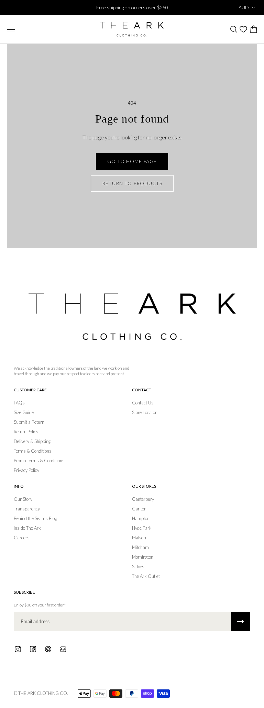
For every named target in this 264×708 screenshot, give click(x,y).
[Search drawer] (233, 29)
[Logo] (132, 29)
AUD (244, 7)
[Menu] (11, 29)
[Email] (63, 649)
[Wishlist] (243, 29)
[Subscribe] (240, 621)
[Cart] (253, 29)
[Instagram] (17, 649)
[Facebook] (33, 649)
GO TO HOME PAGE (132, 161)
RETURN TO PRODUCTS (132, 183)
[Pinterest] (48, 649)
